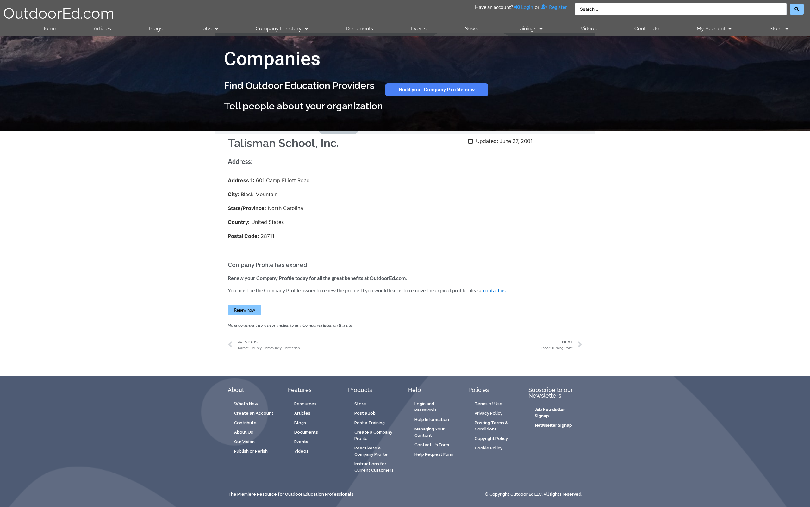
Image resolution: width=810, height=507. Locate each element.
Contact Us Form (431, 444)
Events (419, 29)
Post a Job (365, 413)
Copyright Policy (491, 438)
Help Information (431, 419)
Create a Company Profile (373, 435)
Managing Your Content (429, 432)
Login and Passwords (425, 406)
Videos (589, 29)
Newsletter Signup (553, 425)
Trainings (525, 29)
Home (48, 29)
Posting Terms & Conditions (491, 425)
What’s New (246, 403)
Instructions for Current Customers (374, 467)
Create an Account (253, 413)
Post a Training (369, 422)
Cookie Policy (488, 448)
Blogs (156, 29)
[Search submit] (797, 9)
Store (776, 29)
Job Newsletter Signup (550, 412)
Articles (102, 29)
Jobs (206, 29)
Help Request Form (433, 454)
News (471, 29)
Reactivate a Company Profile (371, 451)
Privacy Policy (488, 413)
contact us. (495, 290)
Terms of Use (488, 403)
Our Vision (244, 441)
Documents (359, 29)
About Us (243, 432)
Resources (305, 403)
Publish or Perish (251, 451)
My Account (711, 29)
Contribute (646, 29)
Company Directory (279, 29)
